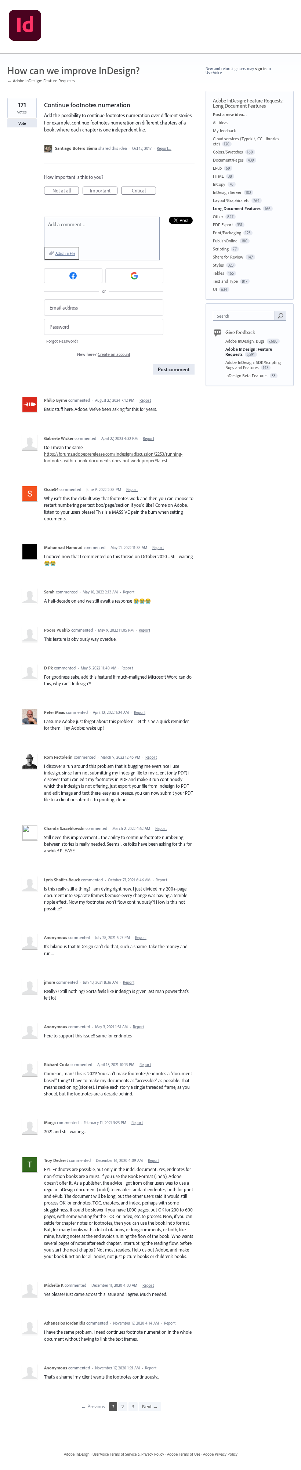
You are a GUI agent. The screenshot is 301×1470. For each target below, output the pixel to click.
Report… (164, 148)
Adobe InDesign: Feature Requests (247, 100)
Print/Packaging (227, 232)
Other (218, 216)
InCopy (219, 184)
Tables (218, 273)
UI (215, 289)
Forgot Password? (62, 341)
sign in (260, 68)
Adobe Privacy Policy (220, 1454)
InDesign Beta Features (247, 375)
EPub (217, 168)
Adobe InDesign (77, 1454)
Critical (144, 191)
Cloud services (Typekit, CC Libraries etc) (246, 141)
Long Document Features (239, 105)
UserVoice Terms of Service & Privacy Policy (128, 1454)
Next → (150, 1406)
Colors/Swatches (228, 152)
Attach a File (65, 253)
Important (103, 191)
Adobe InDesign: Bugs (245, 341)
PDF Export (223, 224)
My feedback (224, 130)
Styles (218, 265)
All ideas (220, 122)
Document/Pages (228, 160)
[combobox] (246, 315)
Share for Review (228, 257)
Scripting (221, 249)
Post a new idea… (230, 114)
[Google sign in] (134, 275)
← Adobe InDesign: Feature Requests (41, 80)
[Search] (280, 315)
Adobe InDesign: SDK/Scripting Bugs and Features (253, 365)
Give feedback (240, 332)
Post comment (173, 369)
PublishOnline (225, 240)
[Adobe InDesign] (25, 26)
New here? (103, 354)
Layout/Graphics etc (231, 200)
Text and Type (225, 281)
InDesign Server (227, 192)
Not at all (65, 191)
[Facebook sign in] (73, 275)
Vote (22, 123)
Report (145, 400)
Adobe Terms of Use (183, 1454)
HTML (218, 176)
